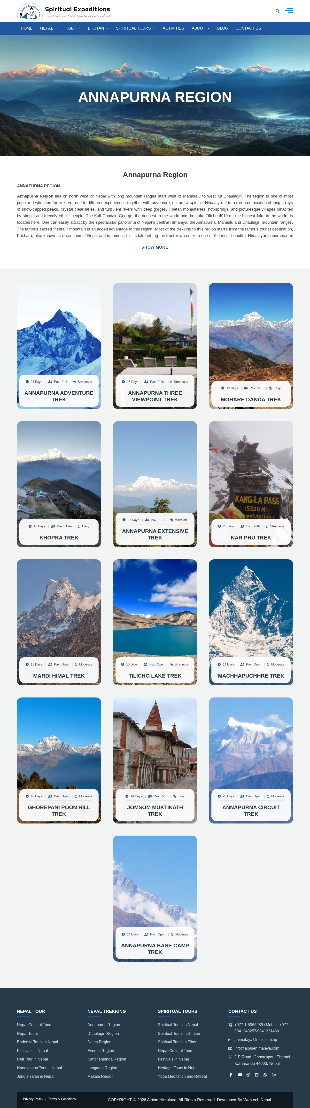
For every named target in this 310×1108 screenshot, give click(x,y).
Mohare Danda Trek (251, 399)
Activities (173, 28)
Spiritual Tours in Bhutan (179, 1033)
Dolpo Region (99, 1042)
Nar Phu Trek (251, 538)
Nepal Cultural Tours (34, 1025)
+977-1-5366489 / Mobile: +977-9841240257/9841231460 (261, 1028)
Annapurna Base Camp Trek (155, 948)
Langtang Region (102, 1068)
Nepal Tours (27, 1033)
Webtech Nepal (257, 1100)
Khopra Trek (58, 538)
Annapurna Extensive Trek (155, 534)
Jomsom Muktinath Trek (155, 810)
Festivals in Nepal (32, 1051)
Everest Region (100, 1051)
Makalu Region (100, 1076)
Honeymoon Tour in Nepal (39, 1068)
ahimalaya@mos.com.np (255, 1039)
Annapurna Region (103, 1025)
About (198, 28)
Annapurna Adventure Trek (58, 396)
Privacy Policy (33, 1099)
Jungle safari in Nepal (35, 1076)
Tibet (70, 28)
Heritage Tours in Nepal (178, 1068)
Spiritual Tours (133, 28)
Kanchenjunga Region (106, 1059)
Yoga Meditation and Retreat (182, 1076)
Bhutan (96, 28)
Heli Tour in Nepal (32, 1059)
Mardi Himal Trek (59, 676)
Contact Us (248, 28)
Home (26, 28)
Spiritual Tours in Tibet (177, 1042)
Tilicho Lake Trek (155, 676)
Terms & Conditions (62, 1099)
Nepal (46, 28)
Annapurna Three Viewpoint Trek (155, 396)
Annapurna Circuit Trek (251, 810)
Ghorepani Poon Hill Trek (59, 810)
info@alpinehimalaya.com (256, 1048)
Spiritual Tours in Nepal (178, 1025)
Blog (222, 28)
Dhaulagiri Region (103, 1033)
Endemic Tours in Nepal (37, 1042)
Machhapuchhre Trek (251, 676)
